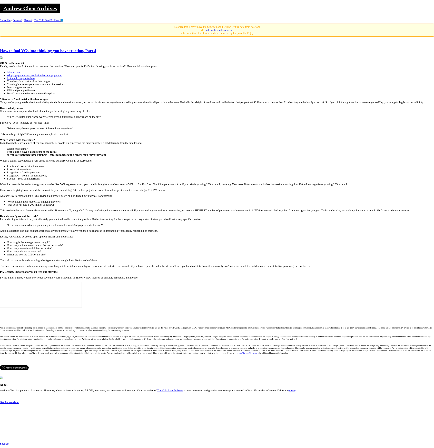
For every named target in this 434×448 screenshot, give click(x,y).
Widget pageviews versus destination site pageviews (34, 75)
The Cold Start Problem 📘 (48, 20)
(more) (291, 390)
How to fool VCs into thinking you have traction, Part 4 (48, 50)
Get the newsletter (9, 402)
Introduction (13, 72)
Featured (17, 20)
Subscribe (5, 20)
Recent (28, 20)
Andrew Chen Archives (30, 8)
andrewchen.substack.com (219, 30)
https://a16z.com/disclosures (247, 353)
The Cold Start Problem (170, 390)
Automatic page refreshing (21, 78)
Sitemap (4, 443)
